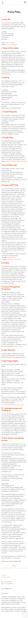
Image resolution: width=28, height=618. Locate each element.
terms (6, 583)
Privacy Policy (11, 257)
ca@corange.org (10, 42)
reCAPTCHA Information (14, 259)
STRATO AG (21, 81)
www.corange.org (12, 44)
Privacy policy (5, 577)
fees (5, 582)
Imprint (3, 575)
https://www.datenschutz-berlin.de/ (12, 404)
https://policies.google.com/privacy (16, 161)
